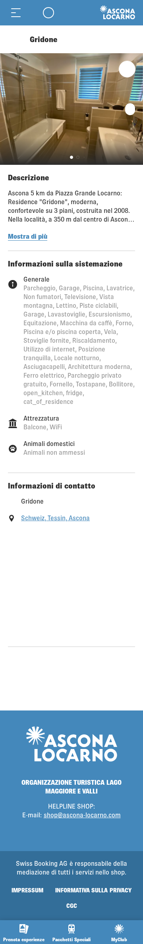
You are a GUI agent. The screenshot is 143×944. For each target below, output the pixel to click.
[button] (71, 157)
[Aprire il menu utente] (48, 12)
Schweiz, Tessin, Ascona (55, 517)
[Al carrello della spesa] (32, 12)
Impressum (27, 890)
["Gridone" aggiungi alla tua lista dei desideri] (127, 69)
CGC (71, 905)
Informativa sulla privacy (93, 890)
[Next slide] (135, 109)
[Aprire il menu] (16, 12)
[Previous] (15, 39)
